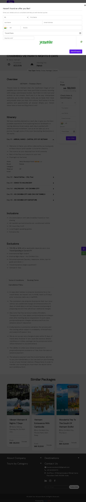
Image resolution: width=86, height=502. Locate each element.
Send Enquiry (76, 51)
